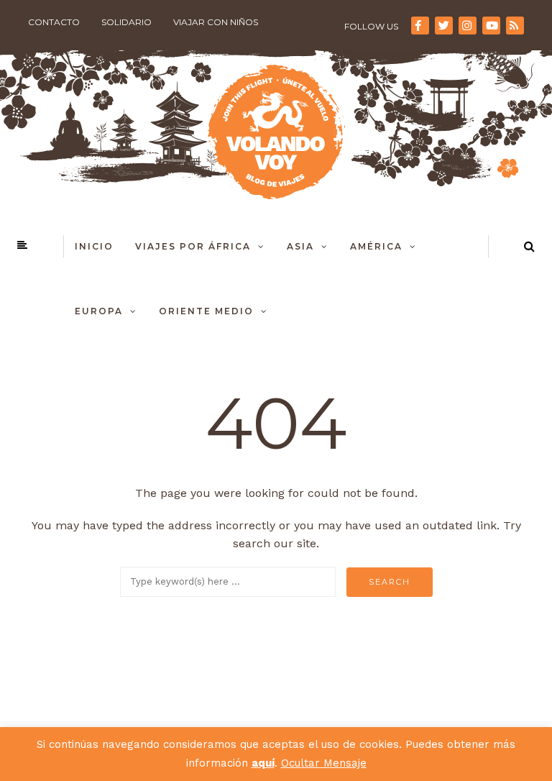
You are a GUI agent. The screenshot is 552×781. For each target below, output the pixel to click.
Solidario (126, 22)
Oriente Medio (206, 311)
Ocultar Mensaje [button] (324, 763)
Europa (99, 311)
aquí (263, 763)
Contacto (54, 22)
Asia (300, 246)
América (376, 246)
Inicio (94, 246)
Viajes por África (193, 246)
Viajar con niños (215, 22)
